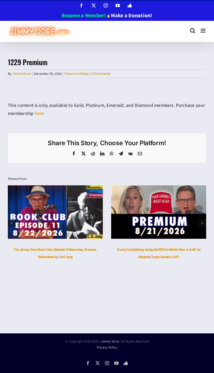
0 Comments (101, 73)
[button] (12, 223)
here (39, 113)
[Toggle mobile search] (192, 30)
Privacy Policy (107, 347)
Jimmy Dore (22, 73)
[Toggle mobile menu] (203, 30)
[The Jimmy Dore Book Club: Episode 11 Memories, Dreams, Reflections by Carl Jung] (55, 188)
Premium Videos (77, 73)
